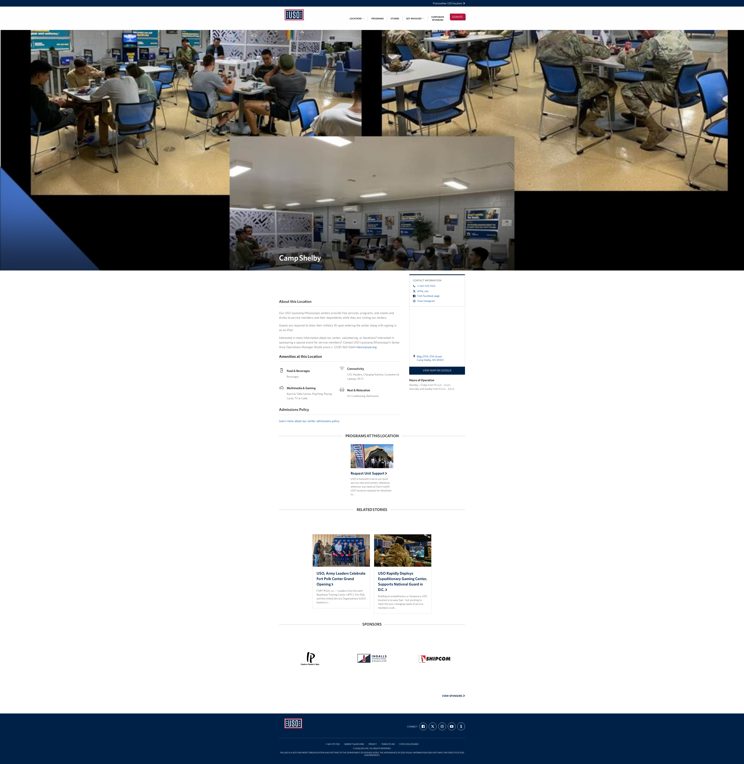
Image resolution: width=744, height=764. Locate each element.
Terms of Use (388, 744)
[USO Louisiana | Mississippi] (294, 9)
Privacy (373, 744)
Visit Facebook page (428, 296)
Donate (457, 17)
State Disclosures (409, 744)
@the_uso (422, 291)
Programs (377, 18)
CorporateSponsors (437, 18)
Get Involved (414, 18)
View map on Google (437, 370)
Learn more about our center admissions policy (309, 421)
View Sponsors (452, 696)
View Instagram (426, 301)
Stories (395, 18)
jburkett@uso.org (354, 744)
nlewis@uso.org (366, 347)
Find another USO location (447, 3)
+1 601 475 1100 (426, 286)
